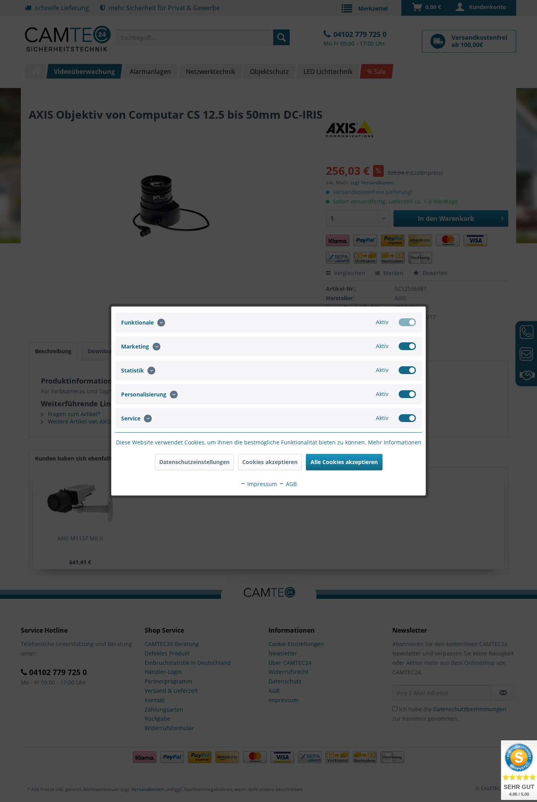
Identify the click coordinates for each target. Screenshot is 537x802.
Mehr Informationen (394, 442)
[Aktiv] (407, 322)
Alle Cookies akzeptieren (344, 462)
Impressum (261, 484)
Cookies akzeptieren (270, 462)
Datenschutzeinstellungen (194, 462)
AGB (290, 484)
